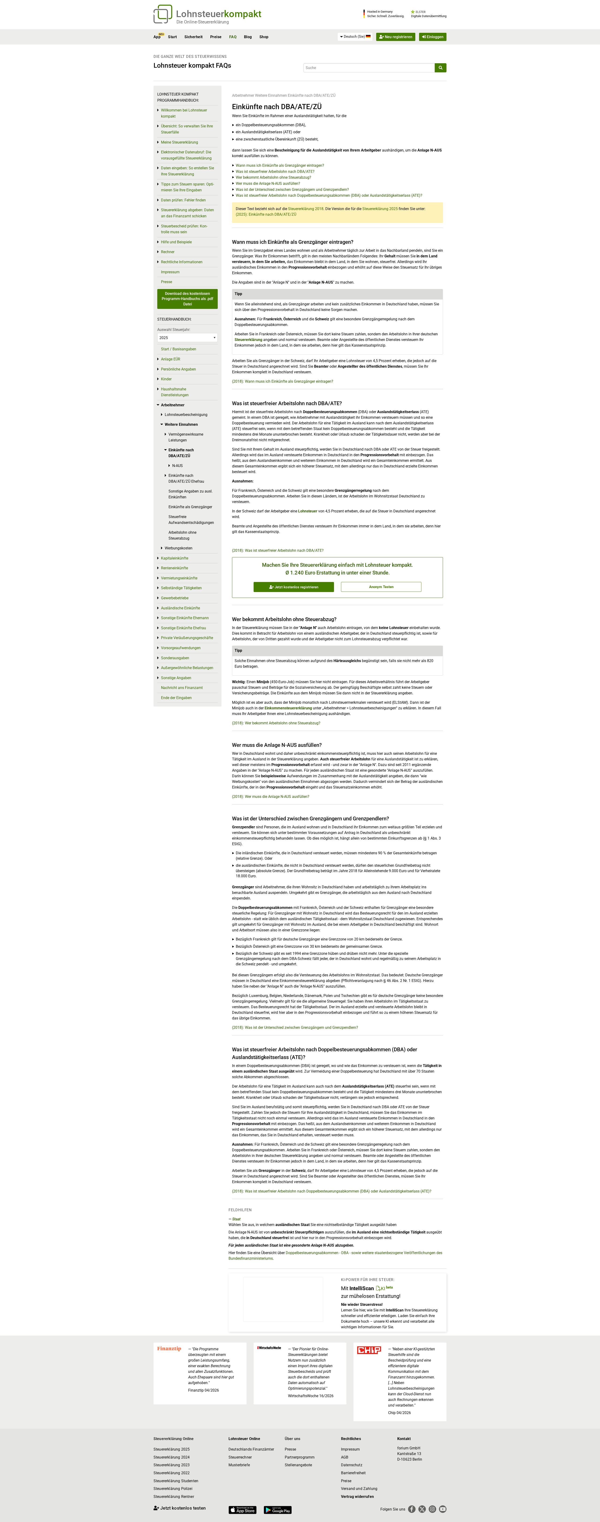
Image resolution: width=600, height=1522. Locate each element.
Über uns (292, 1439)
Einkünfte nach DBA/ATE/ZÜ (311, 95)
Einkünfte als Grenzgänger (190, 507)
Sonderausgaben (175, 658)
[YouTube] (442, 1509)
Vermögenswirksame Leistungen (186, 437)
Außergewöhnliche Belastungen (187, 668)
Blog (248, 37)
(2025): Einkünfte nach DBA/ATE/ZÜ (266, 214)
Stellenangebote (298, 1465)
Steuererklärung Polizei (173, 1488)
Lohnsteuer (307, 511)
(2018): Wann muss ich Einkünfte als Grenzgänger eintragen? (282, 381)
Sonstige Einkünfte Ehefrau (183, 628)
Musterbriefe (239, 1465)
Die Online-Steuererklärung (202, 22)
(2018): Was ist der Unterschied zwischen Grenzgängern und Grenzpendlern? (295, 1027)
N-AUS (177, 465)
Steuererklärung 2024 (172, 1457)
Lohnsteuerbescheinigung (186, 414)
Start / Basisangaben (178, 349)
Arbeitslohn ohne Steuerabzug (182, 535)
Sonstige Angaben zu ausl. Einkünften (191, 494)
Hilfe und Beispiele (176, 242)
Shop (264, 37)
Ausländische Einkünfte (180, 608)
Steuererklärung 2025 (380, 209)
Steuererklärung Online (174, 1439)
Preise (216, 37)
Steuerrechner (240, 1457)
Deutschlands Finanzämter (251, 1449)
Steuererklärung (248, 339)
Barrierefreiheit (353, 1473)
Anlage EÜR (170, 359)
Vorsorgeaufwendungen (181, 648)
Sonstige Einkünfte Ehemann (185, 618)
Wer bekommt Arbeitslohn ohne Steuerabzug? (273, 177)
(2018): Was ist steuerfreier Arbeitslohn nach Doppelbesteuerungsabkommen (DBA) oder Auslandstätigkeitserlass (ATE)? (331, 1191)
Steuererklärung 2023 (172, 1465)
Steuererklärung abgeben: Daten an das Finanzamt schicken (187, 213)
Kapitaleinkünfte (174, 558)
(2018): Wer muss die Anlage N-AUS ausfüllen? (270, 796)
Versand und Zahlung (359, 1488)
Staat (236, 1219)
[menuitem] (355, 37)
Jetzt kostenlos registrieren (296, 587)
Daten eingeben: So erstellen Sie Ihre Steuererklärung (187, 171)
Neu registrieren (398, 37)
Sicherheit (193, 37)
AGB (344, 1457)
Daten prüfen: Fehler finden (183, 200)
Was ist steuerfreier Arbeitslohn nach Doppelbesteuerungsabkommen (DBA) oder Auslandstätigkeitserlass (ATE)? (329, 195)
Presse (166, 282)
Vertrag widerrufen (357, 1496)
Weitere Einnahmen (271, 95)
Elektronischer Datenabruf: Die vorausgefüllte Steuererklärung (186, 155)
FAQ (232, 37)
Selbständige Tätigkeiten (181, 588)
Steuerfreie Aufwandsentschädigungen (191, 520)
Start (172, 37)
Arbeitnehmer (243, 95)
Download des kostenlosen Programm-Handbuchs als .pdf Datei (187, 298)
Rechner (167, 252)
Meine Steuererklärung (179, 142)
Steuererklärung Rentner (174, 1496)
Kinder (166, 379)
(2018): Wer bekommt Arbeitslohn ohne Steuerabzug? (276, 723)
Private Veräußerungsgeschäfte (187, 638)
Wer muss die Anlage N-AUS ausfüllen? (268, 183)
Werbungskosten (178, 548)
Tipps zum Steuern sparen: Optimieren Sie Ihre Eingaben (187, 187)
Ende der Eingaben (176, 698)
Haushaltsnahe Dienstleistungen (175, 392)
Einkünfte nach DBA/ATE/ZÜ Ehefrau (186, 478)
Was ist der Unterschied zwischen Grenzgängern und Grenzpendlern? (292, 189)
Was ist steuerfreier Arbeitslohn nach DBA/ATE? (275, 171)
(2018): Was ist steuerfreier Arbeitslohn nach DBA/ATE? (278, 550)
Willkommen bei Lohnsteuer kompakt (184, 113)
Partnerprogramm (300, 1457)
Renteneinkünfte (174, 568)
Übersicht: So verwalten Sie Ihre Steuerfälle (187, 129)
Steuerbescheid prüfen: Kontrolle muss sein (184, 229)
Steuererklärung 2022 (172, 1473)
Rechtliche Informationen (181, 262)
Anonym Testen (381, 587)
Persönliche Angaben (178, 369)
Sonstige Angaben (176, 678)
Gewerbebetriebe (174, 598)
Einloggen (434, 37)
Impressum (170, 272)
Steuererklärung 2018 (305, 209)
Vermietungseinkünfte (179, 578)
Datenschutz (351, 1465)
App (157, 37)
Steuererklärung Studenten (176, 1481)
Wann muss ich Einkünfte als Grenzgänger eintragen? (280, 165)
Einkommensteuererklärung (288, 708)
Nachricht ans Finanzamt (182, 687)
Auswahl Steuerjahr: (173, 329)
